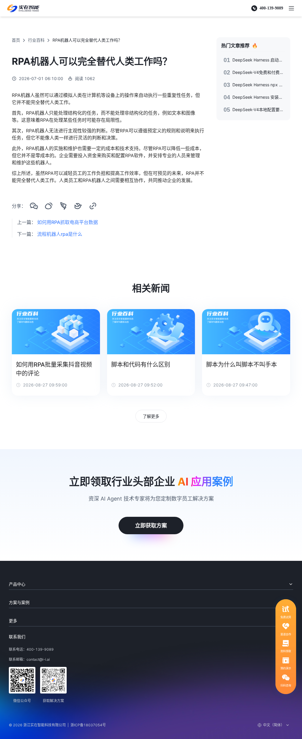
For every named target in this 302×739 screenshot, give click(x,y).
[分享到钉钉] (63, 206)
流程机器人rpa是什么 (59, 234)
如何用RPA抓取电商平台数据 (67, 222)
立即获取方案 (151, 525)
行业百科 (36, 40)
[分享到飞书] (78, 206)
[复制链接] (92, 206)
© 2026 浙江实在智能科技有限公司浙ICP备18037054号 (57, 725)
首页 (16, 40)
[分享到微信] (33, 206)
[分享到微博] (48, 206)
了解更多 (151, 416)
